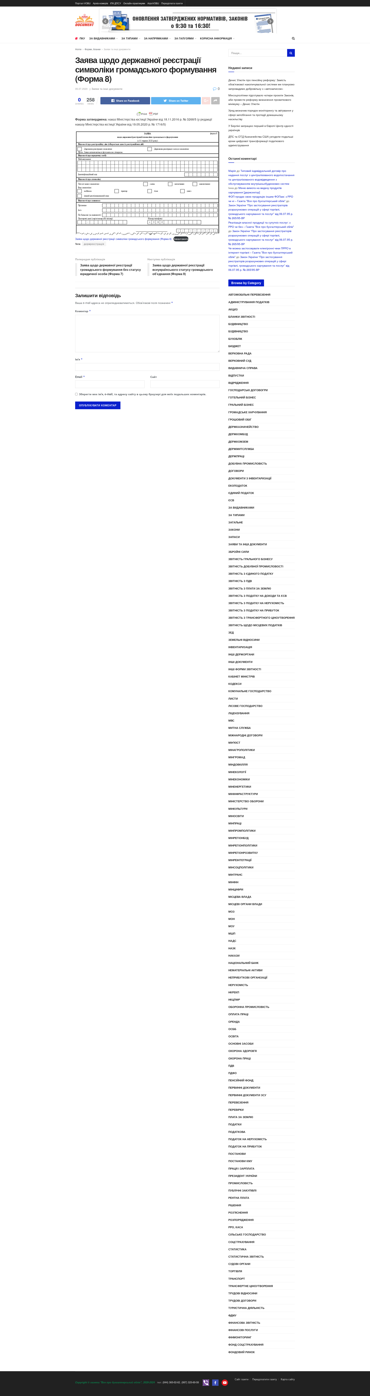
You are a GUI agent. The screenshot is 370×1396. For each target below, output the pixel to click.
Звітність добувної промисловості (255, 566)
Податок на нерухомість (247, 1139)
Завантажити (180, 239)
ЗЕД (231, 632)
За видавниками (102, 38)
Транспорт (236, 1278)
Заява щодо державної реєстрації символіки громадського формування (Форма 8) (123, 239)
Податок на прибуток (245, 1146)
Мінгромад (236, 757)
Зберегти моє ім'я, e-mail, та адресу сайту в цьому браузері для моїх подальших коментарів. (142, 394)
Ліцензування (238, 713)
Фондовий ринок (241, 1352)
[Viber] (206, 1382)
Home (78, 49)
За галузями (184, 38)
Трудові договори (242, 1300)
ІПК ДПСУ (115, 3)
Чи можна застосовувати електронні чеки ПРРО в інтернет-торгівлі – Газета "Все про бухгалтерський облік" (260, 252)
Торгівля (235, 1271)
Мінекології (237, 772)
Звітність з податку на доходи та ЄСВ (257, 596)
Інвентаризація (240, 647)
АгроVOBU (153, 3)
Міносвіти (236, 816)
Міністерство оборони (246, 801)
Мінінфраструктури (243, 794)
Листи (233, 698)
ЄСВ (231, 500)
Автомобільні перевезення (249, 294)
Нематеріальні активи (245, 970)
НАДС (232, 941)
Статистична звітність (246, 1256)
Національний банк (243, 963)
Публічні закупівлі (242, 1190)
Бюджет (234, 346)
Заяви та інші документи (117, 49)
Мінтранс (235, 874)
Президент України (242, 1176)
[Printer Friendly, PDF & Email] (147, 114)
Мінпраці (234, 823)
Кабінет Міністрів (241, 676)
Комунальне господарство (249, 691)
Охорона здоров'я (242, 1051)
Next (270, 21)
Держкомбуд (238, 434)
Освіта (233, 1036)
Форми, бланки (93, 49)
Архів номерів (100, 3)
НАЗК (232, 948)
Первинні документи (244, 1087)
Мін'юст (234, 742)
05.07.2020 (81, 89)
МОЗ (231, 911)
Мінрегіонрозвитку (243, 853)
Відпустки (236, 375)
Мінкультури (237, 809)
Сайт (153, 377)
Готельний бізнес (242, 397)
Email (80, 377)
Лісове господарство (245, 706)
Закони (234, 529)
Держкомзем (238, 441)
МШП (231, 933)
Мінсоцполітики (240, 867)
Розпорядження (241, 1220)
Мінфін (233, 882)
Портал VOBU (83, 3)
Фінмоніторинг (239, 1337)
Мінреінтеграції (239, 860)
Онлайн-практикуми (134, 3)
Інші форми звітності (244, 669)
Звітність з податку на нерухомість (256, 603)
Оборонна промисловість (248, 1007)
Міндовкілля (238, 764)
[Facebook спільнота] (215, 1382)
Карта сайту (288, 1379)
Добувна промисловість (247, 463)
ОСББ (232, 1029)
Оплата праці (238, 1014)
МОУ (231, 926)
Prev (105, 21)
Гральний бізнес (241, 405)
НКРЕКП (233, 992)
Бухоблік (235, 339)
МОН (231, 919)
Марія (232, 171)
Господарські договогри (248, 390)
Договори (236, 471)
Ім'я (79, 359)
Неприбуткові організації (247, 977)
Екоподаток (237, 485)
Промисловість (240, 1183)
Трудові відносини (242, 1293)
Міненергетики (239, 786)
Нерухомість (238, 985)
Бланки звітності (241, 316)
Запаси (234, 537)
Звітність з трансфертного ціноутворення (261, 617)
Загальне (235, 522)
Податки (234, 1124)
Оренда (234, 1022)
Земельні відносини (244, 640)
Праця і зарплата (241, 1168)
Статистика (237, 1249)
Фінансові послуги (243, 1330)
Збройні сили (238, 552)
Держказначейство (243, 427)
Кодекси (234, 684)
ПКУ (82, 38)
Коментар (83, 311)
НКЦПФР (234, 999)
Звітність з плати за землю (249, 588)
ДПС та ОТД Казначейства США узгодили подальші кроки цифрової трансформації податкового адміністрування (260, 141)
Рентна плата (238, 1198)
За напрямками (156, 38)
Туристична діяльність (246, 1308)
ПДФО (232, 1073)
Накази (234, 955)
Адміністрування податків (248, 302)
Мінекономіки (239, 779)
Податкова (236, 1132)
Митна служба (239, 728)
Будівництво (238, 324)
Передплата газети (172, 3)
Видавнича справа (242, 368)
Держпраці (236, 456)
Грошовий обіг (239, 419)
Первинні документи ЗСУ (247, 1095)
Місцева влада (239, 897)
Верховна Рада (239, 353)
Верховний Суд (239, 361)
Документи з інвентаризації (249, 478)
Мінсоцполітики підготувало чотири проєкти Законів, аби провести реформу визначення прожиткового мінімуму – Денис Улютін (261, 99)
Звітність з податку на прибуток (253, 610)
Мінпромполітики (242, 830)
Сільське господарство (247, 1234)
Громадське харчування (247, 412)
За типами (129, 38)
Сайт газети (241, 1379)
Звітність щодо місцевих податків (255, 625)
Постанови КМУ (240, 1161)
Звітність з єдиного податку (250, 573)
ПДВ (231, 1066)
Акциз (233, 309)
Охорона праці (239, 1058)
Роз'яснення (238, 1212)
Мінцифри (235, 889)
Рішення (234, 1205)
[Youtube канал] (225, 1382)
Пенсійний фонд (240, 1080)
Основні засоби (240, 1043)
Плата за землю (240, 1117)
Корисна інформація (216, 38)
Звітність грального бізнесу (250, 559)
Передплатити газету (264, 1379)
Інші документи (240, 662)
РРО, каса (235, 1227)
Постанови (237, 1154)
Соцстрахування (241, 1242)
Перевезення (238, 1102)
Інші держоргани (241, 654)
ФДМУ (232, 1315)
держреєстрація (94, 243)
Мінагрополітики (241, 750)
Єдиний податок (241, 493)
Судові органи (239, 1264)
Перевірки (236, 1110)
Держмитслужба (241, 449)
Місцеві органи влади (245, 904)
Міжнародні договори (245, 735)
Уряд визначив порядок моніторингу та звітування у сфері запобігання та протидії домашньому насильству (260, 114)
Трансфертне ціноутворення (250, 1286)
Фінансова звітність (244, 1322)
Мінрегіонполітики (242, 845)
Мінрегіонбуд (238, 838)
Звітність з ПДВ (240, 581)
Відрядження (238, 383)
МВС (231, 720)
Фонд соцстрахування (245, 1344)
